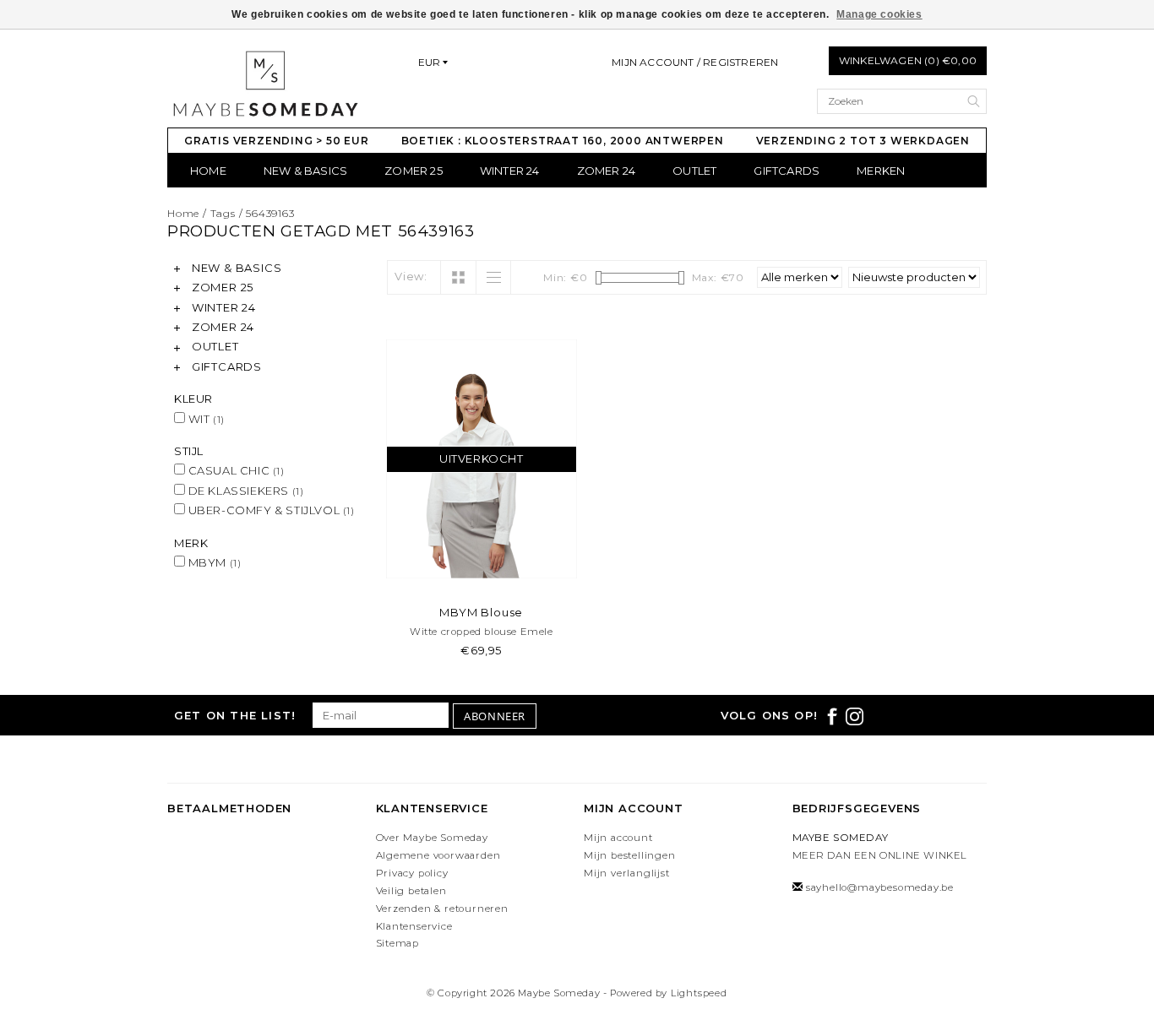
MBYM (213, 562)
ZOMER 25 (413, 170)
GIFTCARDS (786, 170)
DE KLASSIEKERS (244, 490)
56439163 (270, 213)
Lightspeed (699, 993)
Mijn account (618, 838)
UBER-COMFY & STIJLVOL (270, 510)
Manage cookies (879, 14)
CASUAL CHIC (235, 470)
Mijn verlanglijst (627, 873)
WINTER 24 (510, 170)
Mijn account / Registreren (695, 62)
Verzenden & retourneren (442, 908)
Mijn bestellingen (630, 855)
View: (411, 276)
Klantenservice (414, 926)
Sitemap (398, 943)
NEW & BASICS (305, 170)
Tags (223, 213)
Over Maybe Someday (432, 838)
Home (208, 170)
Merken (881, 170)
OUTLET (694, 170)
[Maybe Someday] (264, 83)
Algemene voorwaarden (438, 855)
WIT (205, 419)
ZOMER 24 (606, 170)
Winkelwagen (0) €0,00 (908, 60)
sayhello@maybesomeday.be (880, 887)
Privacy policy (412, 873)
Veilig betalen (411, 891)
